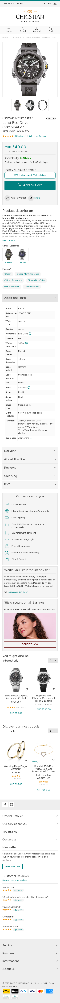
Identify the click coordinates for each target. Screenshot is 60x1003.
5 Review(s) (20, 136)
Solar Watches (32, 287)
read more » (8, 241)
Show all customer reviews (14, 880)
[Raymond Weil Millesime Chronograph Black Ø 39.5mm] (44, 680)
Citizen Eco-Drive (36, 280)
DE (44, 4)
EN (55, 4)
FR (49, 4)
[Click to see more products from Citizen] (49, 118)
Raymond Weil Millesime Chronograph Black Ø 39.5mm (44, 698)
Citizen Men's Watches (27, 274)
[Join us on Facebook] (5, 807)
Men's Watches (11, 287)
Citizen (7, 274)
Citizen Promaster (13, 280)
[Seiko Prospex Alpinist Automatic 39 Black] (16, 680)
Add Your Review (37, 136)
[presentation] (8, 105)
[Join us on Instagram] (11, 807)
